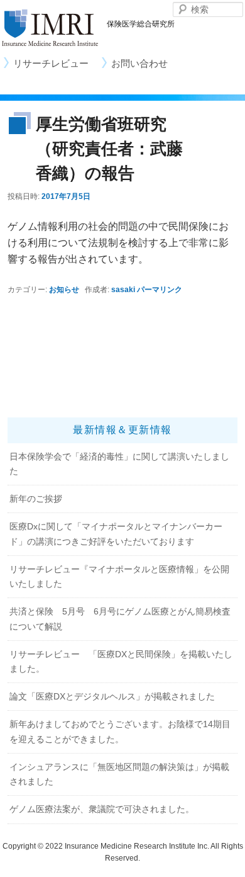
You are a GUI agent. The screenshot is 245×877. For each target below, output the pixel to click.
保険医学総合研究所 (141, 24)
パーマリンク (159, 289)
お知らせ (64, 289)
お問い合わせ (139, 63)
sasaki (123, 289)
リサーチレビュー (51, 63)
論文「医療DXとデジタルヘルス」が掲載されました (112, 696)
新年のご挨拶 (35, 499)
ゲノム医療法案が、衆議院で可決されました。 (101, 809)
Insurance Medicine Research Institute (50, 28)
